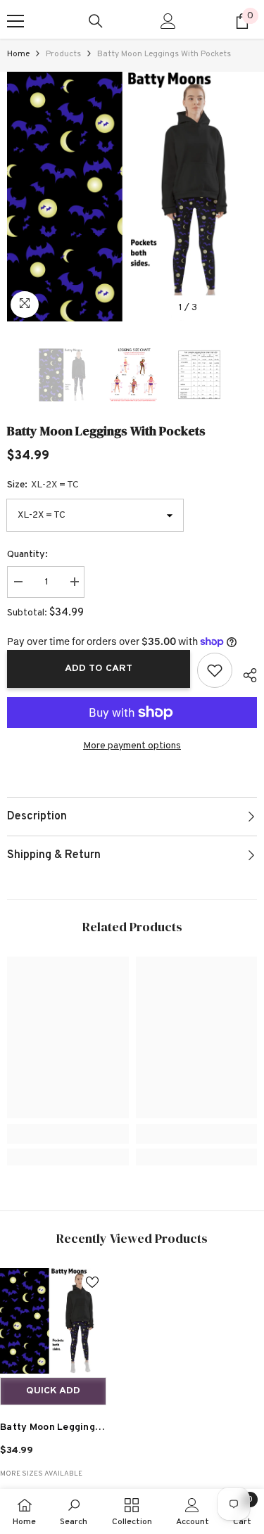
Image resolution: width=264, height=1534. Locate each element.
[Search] (95, 21)
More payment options (132, 746)
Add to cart (98, 669)
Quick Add (53, 1391)
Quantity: (27, 555)
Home (18, 54)
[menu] (15, 21)
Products (63, 54)
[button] (217, 307)
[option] (132, 196)
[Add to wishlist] (214, 670)
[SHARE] (244, 673)
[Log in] (168, 21)
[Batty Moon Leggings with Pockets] (53, 1321)
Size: (43, 485)
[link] (68, 1134)
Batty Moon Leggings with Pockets (50, 1429)
